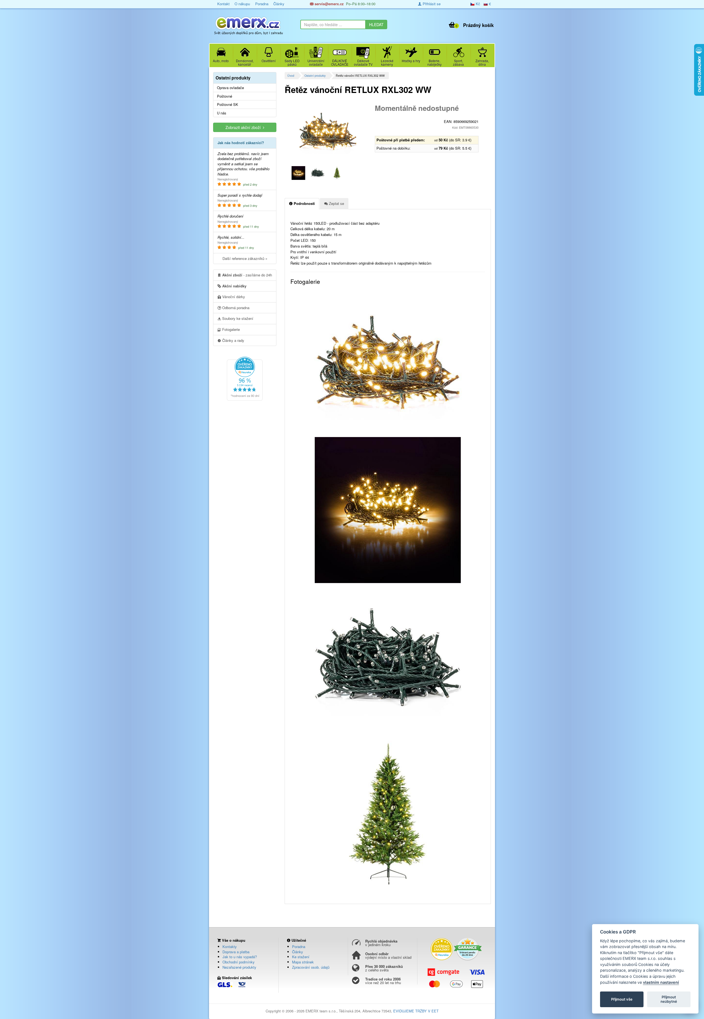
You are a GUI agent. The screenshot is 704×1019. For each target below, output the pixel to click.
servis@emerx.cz (329, 3)
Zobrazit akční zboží (244, 127)
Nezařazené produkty (239, 967)
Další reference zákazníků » (244, 258)
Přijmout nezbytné (669, 999)
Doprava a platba (235, 951)
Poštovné (224, 96)
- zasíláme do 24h (247, 275)
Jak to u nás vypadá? (239, 956)
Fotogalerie (230, 329)
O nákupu (242, 3)
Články (278, 3)
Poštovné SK (227, 104)
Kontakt (223, 3)
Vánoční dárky (233, 296)
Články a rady (232, 340)
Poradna (261, 3)
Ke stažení (300, 956)
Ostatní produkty (315, 75)
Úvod (290, 75)
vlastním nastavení (661, 982)
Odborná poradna (235, 307)
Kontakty (229, 946)
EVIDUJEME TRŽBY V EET (416, 1010)
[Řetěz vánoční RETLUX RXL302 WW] (328, 132)
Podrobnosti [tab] (304, 203)
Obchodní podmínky (238, 962)
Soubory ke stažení (237, 318)
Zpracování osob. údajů (310, 967)
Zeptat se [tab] (336, 203)
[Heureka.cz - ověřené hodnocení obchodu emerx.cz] (245, 378)
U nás (221, 113)
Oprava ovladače (230, 88)
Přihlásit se (431, 3)
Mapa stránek (303, 962)
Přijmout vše (621, 999)
